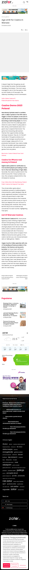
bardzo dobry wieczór (19, 444)
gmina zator (18, 452)
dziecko (16, 449)
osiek (16, 462)
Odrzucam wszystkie (14, 565)
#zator (5, 444)
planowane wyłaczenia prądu (19, 467)
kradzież (21, 457)
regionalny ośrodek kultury (9, 478)
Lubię (25, 501)
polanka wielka (12, 470)
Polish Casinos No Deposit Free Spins (13, 184)
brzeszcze (13, 447)
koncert (20, 454)
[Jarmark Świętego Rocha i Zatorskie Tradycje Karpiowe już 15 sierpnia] (23, 315)
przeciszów (21, 476)
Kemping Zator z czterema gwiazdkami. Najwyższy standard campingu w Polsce (10, 305)
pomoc (4, 473)
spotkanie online (11, 484)
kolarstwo (14, 454)
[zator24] (7, 2)
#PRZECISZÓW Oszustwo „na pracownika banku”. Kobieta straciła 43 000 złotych (14, 411)
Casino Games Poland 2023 (21, 278)
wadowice (22, 486)
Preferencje (23, 565)
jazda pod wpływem (7, 454)
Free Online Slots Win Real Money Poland (14, 182)
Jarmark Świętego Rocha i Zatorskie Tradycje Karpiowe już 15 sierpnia (10, 314)
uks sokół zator (6, 486)
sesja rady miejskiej (18, 481)
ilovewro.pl (5, 403)
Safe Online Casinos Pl (8, 98)
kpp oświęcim (12, 457)
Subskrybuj (23, 507)
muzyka (15, 459)
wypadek (6, 489)
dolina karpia (7, 449)
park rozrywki (15, 465)
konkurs (5, 457)
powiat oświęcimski (7, 475)
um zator (14, 486)
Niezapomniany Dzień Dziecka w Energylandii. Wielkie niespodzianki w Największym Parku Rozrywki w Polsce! (14, 404)
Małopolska (9, 459)
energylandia (8, 452)
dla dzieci (19, 447)
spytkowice (20, 484)
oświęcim (7, 465)
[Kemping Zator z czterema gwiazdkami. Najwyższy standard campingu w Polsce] (23, 305)
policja (20, 470)
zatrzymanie (21, 489)
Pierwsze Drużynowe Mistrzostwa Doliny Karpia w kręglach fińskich (10, 323)
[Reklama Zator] (14, 380)
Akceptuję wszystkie (6, 565)
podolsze (5, 470)
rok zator (7, 481)
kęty (4, 459)
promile (14, 476)
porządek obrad (12, 473)
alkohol (10, 444)
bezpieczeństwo (6, 447)
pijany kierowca (7, 467)
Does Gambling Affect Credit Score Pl (7, 278)
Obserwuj (24, 504)
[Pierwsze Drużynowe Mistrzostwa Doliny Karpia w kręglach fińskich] (23, 323)
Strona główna (5, 17)
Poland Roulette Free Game (10, 100)
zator (14, 489)
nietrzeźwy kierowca (8, 462)
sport (4, 484)
